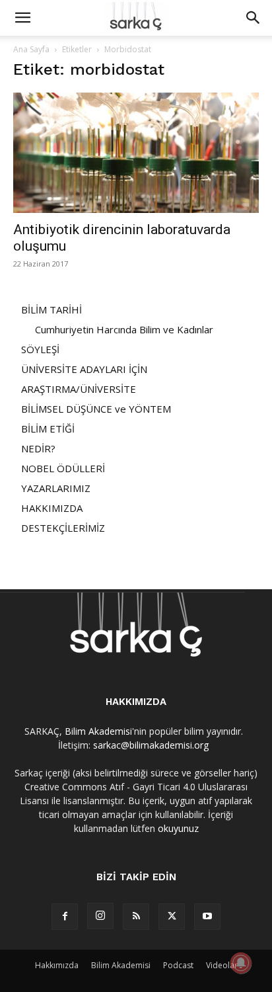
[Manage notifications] (241, 962)
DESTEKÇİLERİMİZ (63, 527)
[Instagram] (100, 916)
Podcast (178, 965)
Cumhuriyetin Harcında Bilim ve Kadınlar (124, 329)
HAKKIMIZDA (52, 508)
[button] (22, 18)
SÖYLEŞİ (40, 349)
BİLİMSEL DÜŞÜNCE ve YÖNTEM (96, 408)
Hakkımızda (57, 965)
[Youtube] (207, 916)
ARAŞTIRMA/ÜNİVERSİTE (78, 388)
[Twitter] (171, 916)
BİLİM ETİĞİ (48, 428)
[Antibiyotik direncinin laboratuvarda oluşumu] (136, 153)
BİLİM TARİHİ (51, 309)
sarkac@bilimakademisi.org (151, 745)
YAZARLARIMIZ (55, 488)
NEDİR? (38, 448)
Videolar (222, 965)
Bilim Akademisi (98, 731)
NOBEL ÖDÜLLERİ (63, 468)
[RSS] (136, 916)
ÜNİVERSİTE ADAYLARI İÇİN (84, 369)
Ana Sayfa (31, 49)
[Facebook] (64, 916)
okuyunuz (178, 828)
